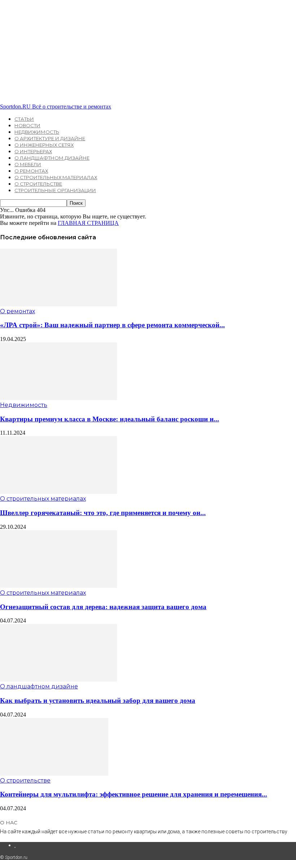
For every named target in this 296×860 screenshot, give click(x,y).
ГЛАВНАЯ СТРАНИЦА (88, 223)
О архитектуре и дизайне (49, 138)
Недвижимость (36, 132)
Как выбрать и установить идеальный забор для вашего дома (97, 700)
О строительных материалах (55, 177)
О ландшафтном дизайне (52, 158)
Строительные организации (55, 190)
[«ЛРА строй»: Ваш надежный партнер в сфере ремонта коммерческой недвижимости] (58, 304)
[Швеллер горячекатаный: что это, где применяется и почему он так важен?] (58, 492)
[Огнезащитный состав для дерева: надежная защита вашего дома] (58, 586)
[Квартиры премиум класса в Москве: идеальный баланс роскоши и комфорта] (58, 398)
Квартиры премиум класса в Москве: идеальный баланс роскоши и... (109, 419)
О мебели (27, 164)
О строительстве (38, 184)
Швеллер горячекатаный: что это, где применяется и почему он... (103, 513)
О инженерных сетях (44, 145)
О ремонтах (31, 171)
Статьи (24, 119)
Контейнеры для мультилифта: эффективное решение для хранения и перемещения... (133, 794)
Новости (27, 125)
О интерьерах (33, 151)
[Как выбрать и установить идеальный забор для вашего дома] (58, 680)
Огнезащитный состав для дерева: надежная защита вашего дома (103, 607)
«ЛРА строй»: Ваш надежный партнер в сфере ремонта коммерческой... (112, 325)
